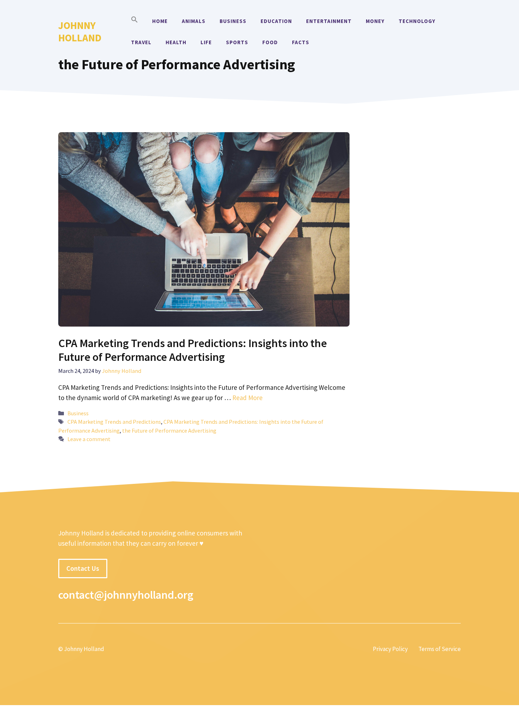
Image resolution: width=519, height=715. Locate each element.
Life (206, 42)
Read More (247, 397)
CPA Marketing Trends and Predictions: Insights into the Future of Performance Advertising (192, 350)
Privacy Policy (390, 649)
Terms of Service (439, 649)
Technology (417, 21)
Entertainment (329, 21)
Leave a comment (89, 439)
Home (160, 21)
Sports (237, 42)
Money (375, 21)
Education (276, 21)
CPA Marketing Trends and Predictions (114, 421)
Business (233, 21)
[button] (134, 21)
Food (270, 42)
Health (176, 42)
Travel (141, 42)
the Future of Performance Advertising (169, 430)
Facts (300, 42)
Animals (193, 21)
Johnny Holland (79, 31)
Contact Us (82, 568)
